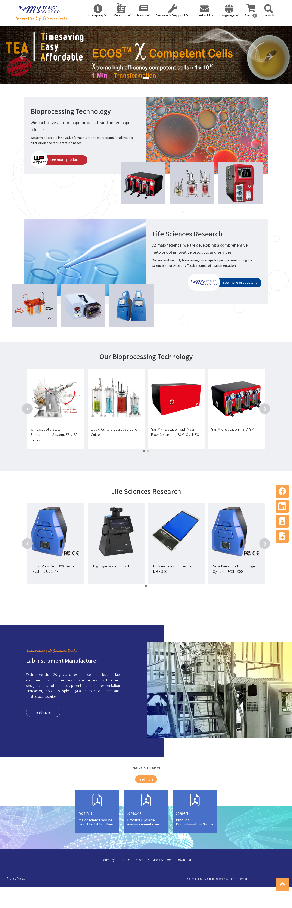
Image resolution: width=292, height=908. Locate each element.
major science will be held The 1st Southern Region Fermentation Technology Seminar (96, 826)
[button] (22, 55)
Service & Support (171, 15)
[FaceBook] (282, 491)
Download (184, 860)
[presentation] (27, 408)
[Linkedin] (282, 506)
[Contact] (282, 521)
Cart (250, 15)
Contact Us (204, 15)
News (142, 15)
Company (96, 15)
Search (268, 15)
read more (43, 712)
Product (121, 15)
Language (228, 15)
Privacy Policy (15, 878)
